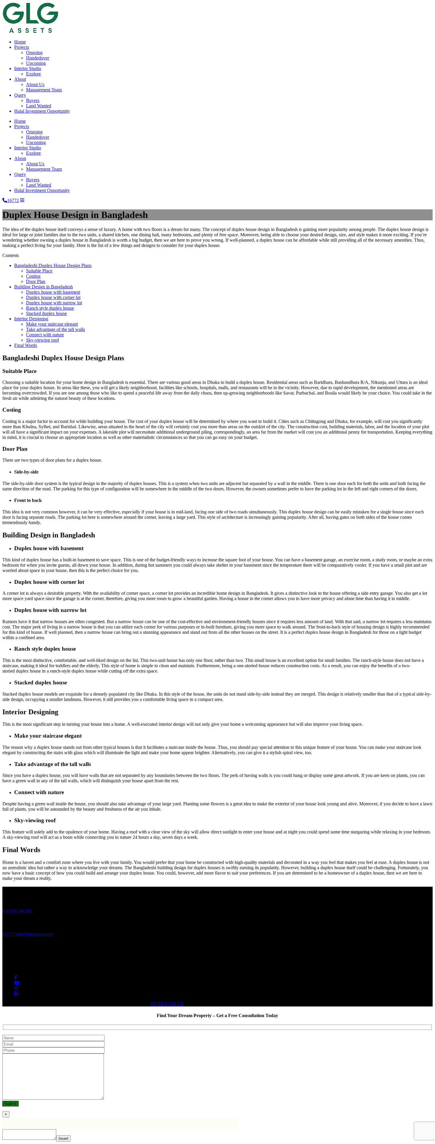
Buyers (32, 100)
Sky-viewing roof (42, 339)
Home (20, 41)
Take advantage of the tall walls (55, 329)
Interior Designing (31, 318)
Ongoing (34, 52)
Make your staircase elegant (52, 324)
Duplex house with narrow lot (54, 302)
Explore (33, 73)
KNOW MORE (17, 911)
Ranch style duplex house (50, 308)
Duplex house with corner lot (53, 297)
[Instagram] (16, 988)
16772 (8, 934)
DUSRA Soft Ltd (167, 1003)
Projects (21, 47)
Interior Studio (27, 68)
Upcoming (36, 63)
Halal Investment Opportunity (42, 111)
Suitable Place (39, 270)
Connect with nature (45, 334)
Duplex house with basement (53, 292)
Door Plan (35, 281)
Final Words (25, 345)
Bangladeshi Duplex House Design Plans (52, 265)
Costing (33, 276)
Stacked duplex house (46, 313)
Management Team (44, 89)
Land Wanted (38, 105)
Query (20, 95)
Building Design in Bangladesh (43, 286)
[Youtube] (17, 982)
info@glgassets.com (34, 934)
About (20, 79)
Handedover (37, 57)
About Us (35, 84)
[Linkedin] (16, 993)
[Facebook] (15, 977)
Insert (63, 1138)
